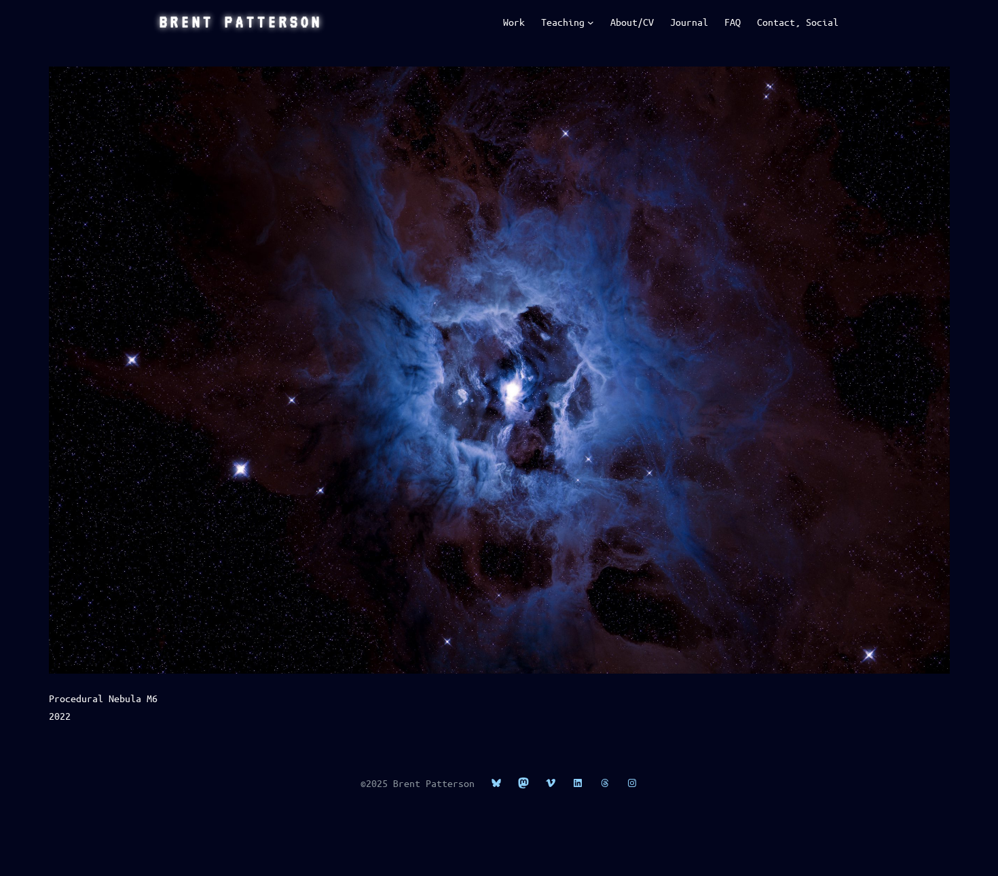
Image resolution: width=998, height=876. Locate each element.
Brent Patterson (241, 21)
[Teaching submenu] (590, 22)
